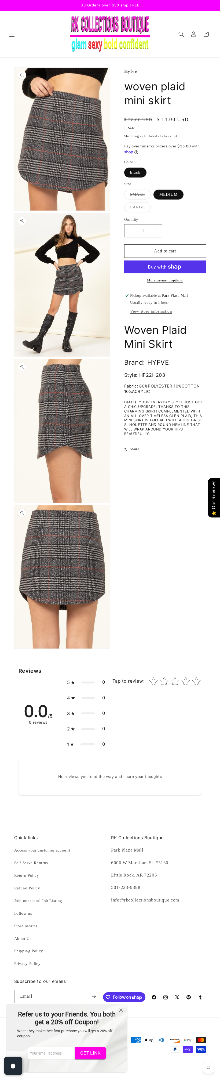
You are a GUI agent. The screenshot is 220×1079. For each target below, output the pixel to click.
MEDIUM (168, 194)
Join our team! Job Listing (38, 901)
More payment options (165, 280)
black (135, 172)
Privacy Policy (27, 963)
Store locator (26, 926)
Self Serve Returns (31, 863)
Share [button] (135, 449)
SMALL (140, 196)
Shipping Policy (28, 951)
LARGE (140, 208)
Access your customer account (42, 850)
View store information (151, 311)
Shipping (131, 136)
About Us (23, 938)
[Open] (13, 1066)
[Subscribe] (93, 996)
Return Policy (26, 875)
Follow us (23, 913)
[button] (12, 34)
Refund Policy (27, 888)
